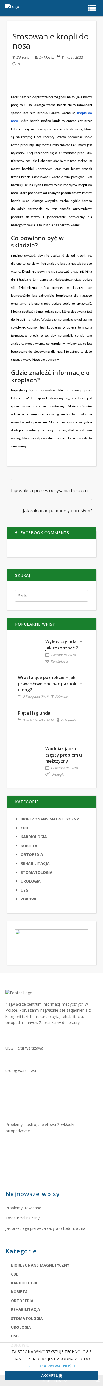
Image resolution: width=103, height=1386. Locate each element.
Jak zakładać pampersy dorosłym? (57, 510)
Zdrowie (22, 57)
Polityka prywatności (51, 1365)
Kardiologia (59, 661)
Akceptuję (51, 1375)
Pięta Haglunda (34, 713)
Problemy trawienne (23, 1207)
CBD (24, 828)
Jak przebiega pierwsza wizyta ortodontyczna (45, 1228)
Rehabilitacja (35, 863)
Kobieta (29, 845)
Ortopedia (68, 720)
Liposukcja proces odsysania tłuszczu (49, 490)
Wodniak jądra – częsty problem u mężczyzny (63, 755)
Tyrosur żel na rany (22, 1217)
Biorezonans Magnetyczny (50, 819)
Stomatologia (36, 872)
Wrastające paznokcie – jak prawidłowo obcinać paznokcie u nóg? (50, 683)
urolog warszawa (20, 1070)
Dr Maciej (46, 57)
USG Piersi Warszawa (24, 1048)
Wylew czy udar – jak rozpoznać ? (63, 644)
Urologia (57, 774)
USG (24, 890)
